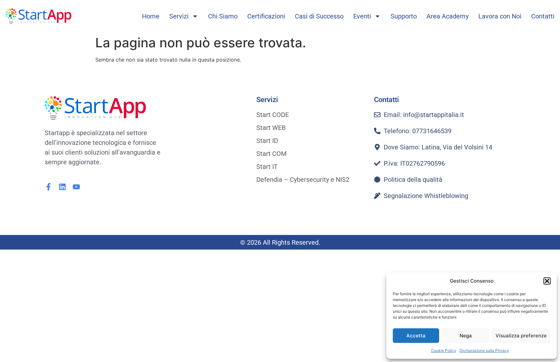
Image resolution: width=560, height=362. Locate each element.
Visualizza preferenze (521, 336)
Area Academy (447, 16)
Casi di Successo (319, 16)
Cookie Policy (443, 350)
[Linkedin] (62, 187)
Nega (466, 336)
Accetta (416, 336)
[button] (547, 281)
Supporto (404, 16)
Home (150, 16)
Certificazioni (266, 16)
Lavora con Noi (499, 16)
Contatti (542, 16)
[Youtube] (76, 187)
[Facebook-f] (48, 187)
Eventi (362, 16)
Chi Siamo (223, 16)
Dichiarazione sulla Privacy (484, 350)
